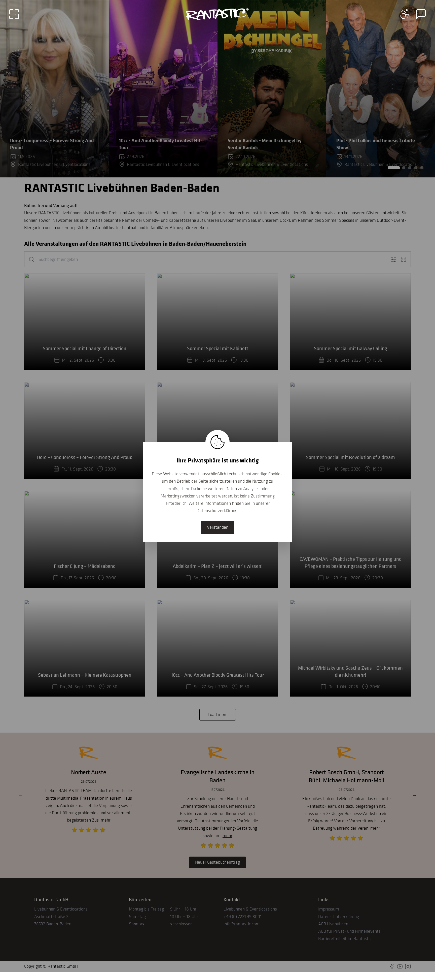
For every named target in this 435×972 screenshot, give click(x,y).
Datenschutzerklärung (217, 510)
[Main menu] (14, 14)
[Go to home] (217, 14)
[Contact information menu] (405, 14)
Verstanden (217, 527)
